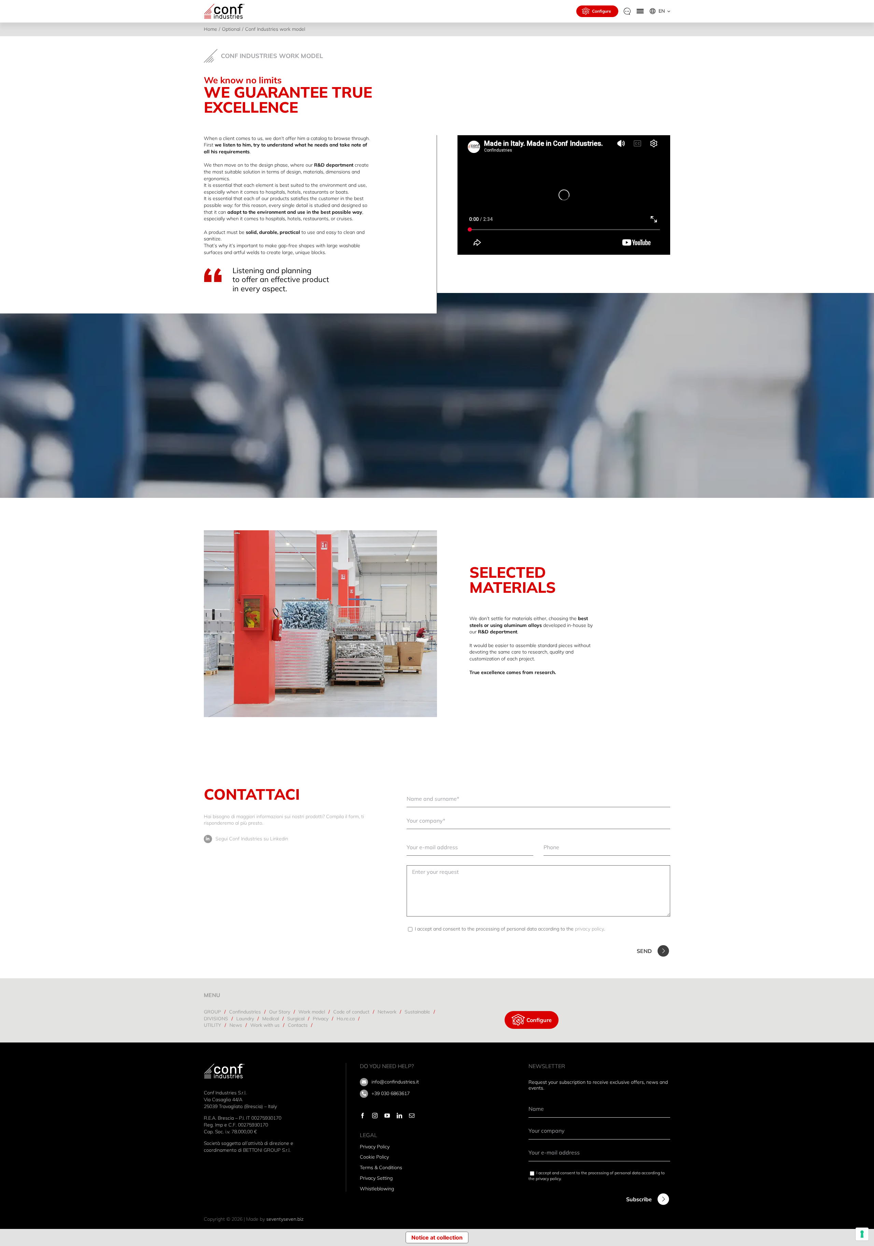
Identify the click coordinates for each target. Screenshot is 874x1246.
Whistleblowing (377, 1189)
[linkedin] (399, 1115)
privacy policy (589, 929)
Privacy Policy (375, 1147)
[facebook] (362, 1115)
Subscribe (639, 1199)
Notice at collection (437, 1237)
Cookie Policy (374, 1157)
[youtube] (387, 1115)
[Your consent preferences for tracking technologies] (862, 1234)
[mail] (411, 1115)
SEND (644, 951)
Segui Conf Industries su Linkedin (251, 839)
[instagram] (375, 1115)
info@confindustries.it (395, 1082)
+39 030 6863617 (390, 1093)
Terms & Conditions (381, 1167)
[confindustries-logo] (224, 5)
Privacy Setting (376, 1178)
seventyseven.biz (285, 1219)
